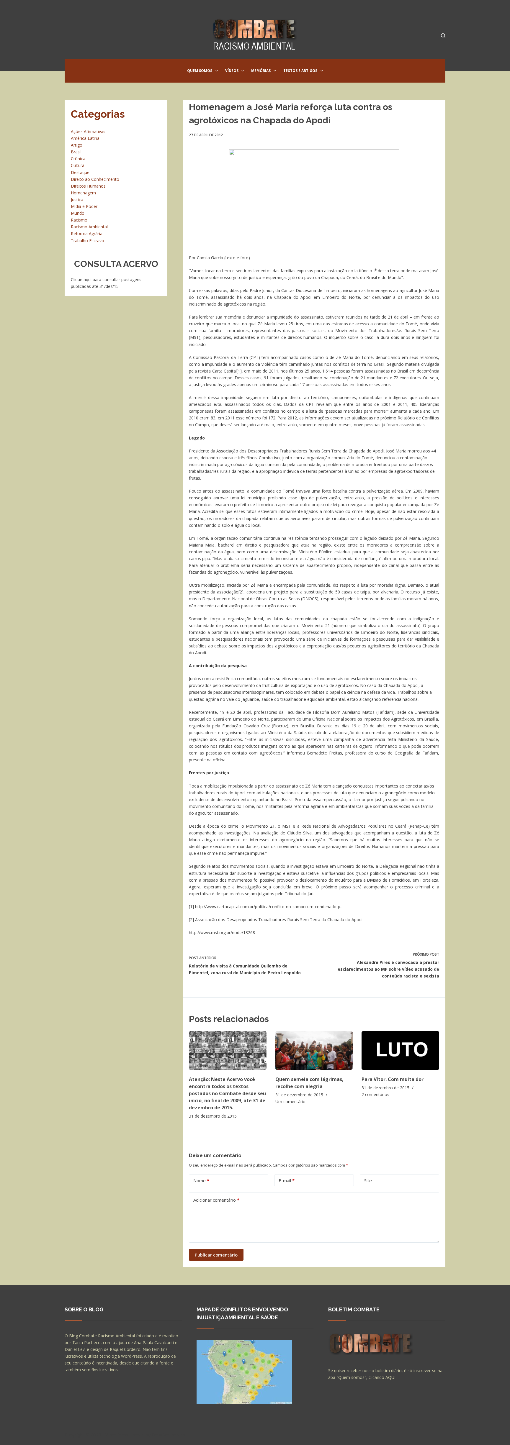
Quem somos (199, 70)
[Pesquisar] (443, 35)
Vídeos (231, 70)
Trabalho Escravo (87, 240)
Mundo (77, 213)
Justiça (77, 199)
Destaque (80, 172)
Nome (201, 1180)
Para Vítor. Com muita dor (393, 1079)
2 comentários (375, 1094)
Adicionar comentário (216, 1200)
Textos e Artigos (300, 70)
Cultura (77, 165)
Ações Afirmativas (88, 131)
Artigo (76, 145)
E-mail (287, 1180)
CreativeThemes (169, 1435)
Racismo (79, 220)
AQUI (390, 1377)
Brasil (76, 152)
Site (368, 1180)
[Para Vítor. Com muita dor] (400, 1050)
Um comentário (290, 1101)
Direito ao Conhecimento (95, 179)
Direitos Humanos (88, 186)
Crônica (78, 158)
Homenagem (83, 193)
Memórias (261, 70)
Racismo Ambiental (89, 226)
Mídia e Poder (84, 206)
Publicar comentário (216, 1255)
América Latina (85, 138)
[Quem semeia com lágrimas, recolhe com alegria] (314, 1050)
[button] (216, 70)
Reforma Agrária (86, 233)
